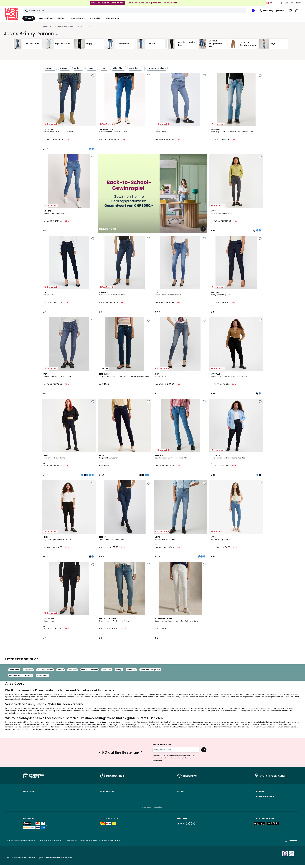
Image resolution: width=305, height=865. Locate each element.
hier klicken (157, 760)
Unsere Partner (260, 791)
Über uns (180, 791)
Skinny (88, 26)
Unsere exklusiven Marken (264, 796)
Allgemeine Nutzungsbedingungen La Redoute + (106, 841)
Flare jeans (72, 669)
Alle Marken (95, 18)
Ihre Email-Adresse (161, 744)
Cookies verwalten (71, 841)
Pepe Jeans (107, 669)
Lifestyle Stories (113, 18)
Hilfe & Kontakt (29, 791)
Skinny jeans (14, 669)
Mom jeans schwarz (89, 669)
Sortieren (49, 68)
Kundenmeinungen (45, 841)
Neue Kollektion (78, 18)
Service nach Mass (107, 791)
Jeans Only (131, 669)
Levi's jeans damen (45, 669)
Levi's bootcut (42, 675)
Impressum (84, 841)
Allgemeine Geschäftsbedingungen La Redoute (20, 841)
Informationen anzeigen (152, 807)
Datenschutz (58, 841)
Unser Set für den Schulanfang (51, 18)
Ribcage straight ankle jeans (20, 675)
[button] (297, 10)
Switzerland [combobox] (292, 841)
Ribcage (119, 669)
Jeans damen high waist (150, 669)
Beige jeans (28, 669)
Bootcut (60, 669)
